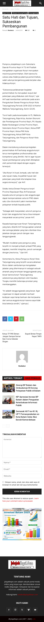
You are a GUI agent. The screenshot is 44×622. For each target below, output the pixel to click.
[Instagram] (15, 609)
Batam (5, 391)
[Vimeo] (28, 609)
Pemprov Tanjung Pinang (20, 13)
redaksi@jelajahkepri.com (28, 594)
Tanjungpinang (33, 13)
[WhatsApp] (21, 318)
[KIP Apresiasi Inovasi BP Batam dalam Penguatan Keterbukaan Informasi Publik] (8, 399)
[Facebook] (4, 318)
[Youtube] (35, 609)
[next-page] (7, 425)
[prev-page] (4, 425)
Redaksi (11, 30)
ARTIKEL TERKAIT (13, 378)
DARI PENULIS (32, 378)
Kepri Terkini (15, 9)
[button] (4, 3)
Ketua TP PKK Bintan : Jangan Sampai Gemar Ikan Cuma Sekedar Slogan (11, 338)
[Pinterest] (16, 318)
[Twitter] (10, 318)
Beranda (5, 9)
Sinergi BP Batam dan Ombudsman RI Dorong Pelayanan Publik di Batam (28, 388)
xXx (34, 619)
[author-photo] (22, 362)
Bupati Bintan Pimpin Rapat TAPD (33, 335)
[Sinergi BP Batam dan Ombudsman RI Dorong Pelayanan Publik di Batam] (8, 388)
